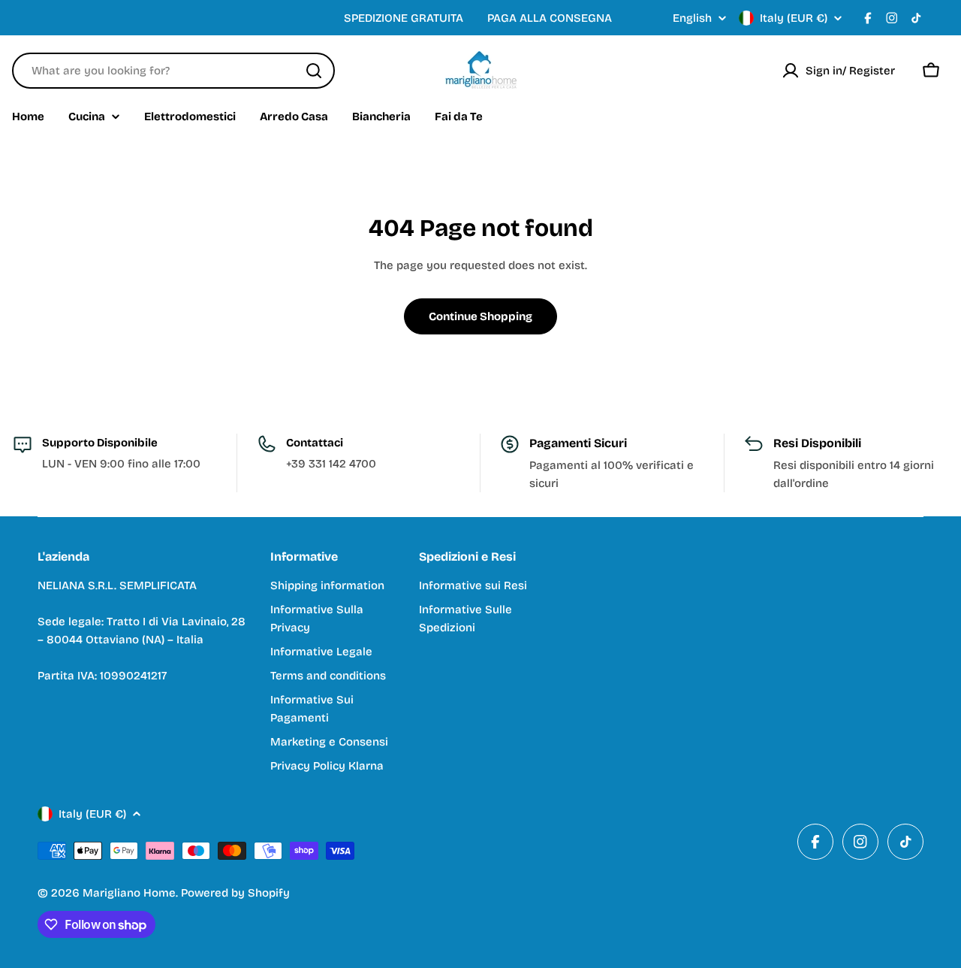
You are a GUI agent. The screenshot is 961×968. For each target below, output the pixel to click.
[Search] (314, 71)
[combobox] (173, 71)
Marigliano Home (129, 893)
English (692, 18)
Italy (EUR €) (793, 18)
